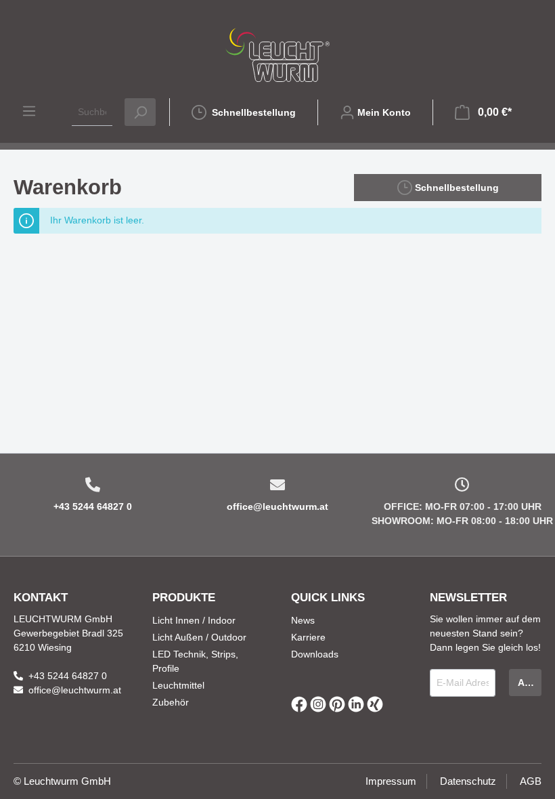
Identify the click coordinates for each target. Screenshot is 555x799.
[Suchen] (140, 112)
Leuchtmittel (178, 685)
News (303, 620)
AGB (530, 781)
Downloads (314, 654)
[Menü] (29, 111)
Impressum (390, 781)
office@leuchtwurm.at (277, 506)
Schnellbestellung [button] (455, 187)
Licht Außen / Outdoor (199, 637)
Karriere (308, 637)
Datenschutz (468, 781)
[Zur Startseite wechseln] (277, 55)
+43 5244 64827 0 (92, 506)
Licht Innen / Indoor (194, 620)
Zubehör (170, 702)
